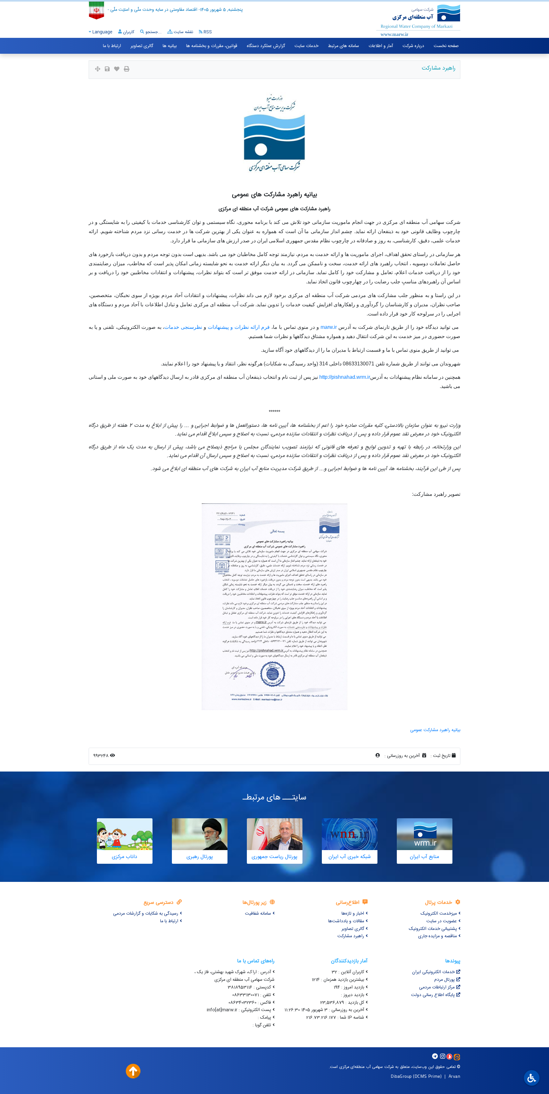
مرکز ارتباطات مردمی (437, 987)
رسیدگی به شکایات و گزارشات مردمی (145, 913)
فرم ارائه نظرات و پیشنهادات (239, 327)
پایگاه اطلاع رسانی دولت (433, 995)
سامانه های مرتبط (343, 46)
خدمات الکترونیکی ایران (433, 972)
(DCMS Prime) (427, 1076)
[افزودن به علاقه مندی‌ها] (116, 69)
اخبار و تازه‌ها (353, 913)
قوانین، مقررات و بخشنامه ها (211, 46)
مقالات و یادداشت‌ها (346, 921)
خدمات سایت (306, 46)
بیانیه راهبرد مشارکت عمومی (435, 730)
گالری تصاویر (142, 46)
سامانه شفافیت (258, 913)
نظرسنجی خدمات (183, 327)
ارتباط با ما (112, 46)
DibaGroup (401, 1076)
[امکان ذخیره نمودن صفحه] (107, 69)
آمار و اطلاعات (381, 46)
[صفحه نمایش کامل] (97, 69)
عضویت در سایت (441, 921)
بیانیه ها (170, 46)
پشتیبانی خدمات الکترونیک (433, 929)
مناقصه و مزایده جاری (437, 936)
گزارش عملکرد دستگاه (266, 46)
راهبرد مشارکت (350, 936)
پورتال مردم (444, 980)
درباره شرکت (413, 46)
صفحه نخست (446, 46)
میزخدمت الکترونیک (439, 913)
